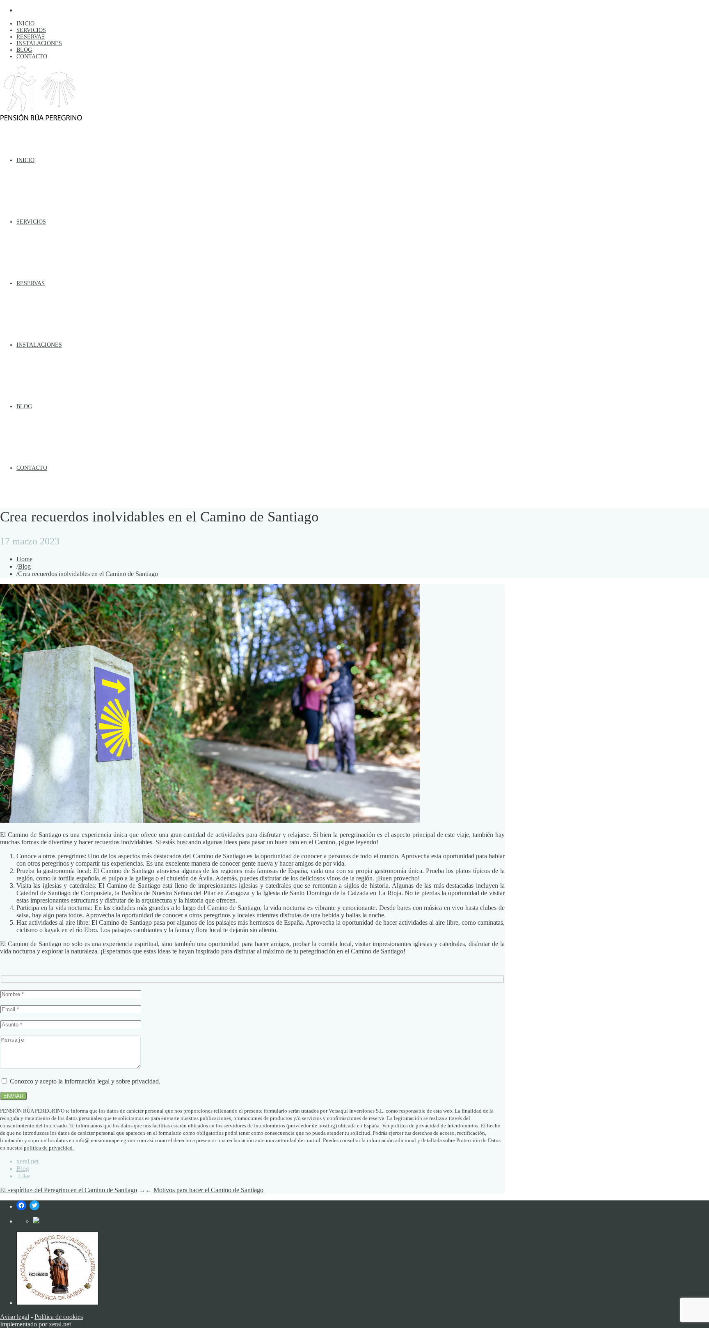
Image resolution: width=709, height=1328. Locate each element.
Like (23, 1176)
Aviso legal (14, 1316)
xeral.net (27, 1161)
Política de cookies (58, 1316)
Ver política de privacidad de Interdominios (430, 1125)
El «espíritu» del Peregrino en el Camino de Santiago (68, 1189)
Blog (24, 566)
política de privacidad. (49, 1148)
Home (24, 558)
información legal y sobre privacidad (111, 1081)
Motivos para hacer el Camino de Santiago (208, 1189)
